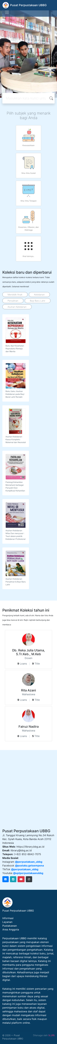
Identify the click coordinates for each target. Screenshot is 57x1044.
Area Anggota (10, 929)
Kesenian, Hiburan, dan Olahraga (28, 228)
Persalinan (13, 300)
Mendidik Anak (15, 294)
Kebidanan (39, 294)
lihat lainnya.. (28, 256)
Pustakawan (9, 925)
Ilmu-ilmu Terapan (29, 201)
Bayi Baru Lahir (37, 300)
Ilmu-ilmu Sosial (29, 173)
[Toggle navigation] (7, 12)
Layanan (7, 921)
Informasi (7, 918)
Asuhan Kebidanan (17, 306)
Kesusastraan (28, 145)
